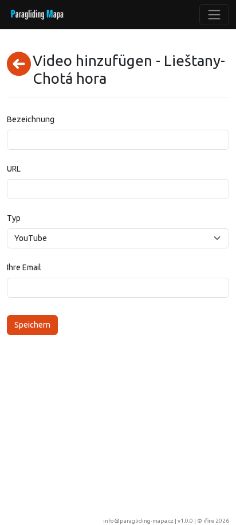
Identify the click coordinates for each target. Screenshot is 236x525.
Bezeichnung (30, 119)
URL (14, 168)
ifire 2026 (216, 521)
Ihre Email (24, 267)
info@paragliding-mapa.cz (138, 521)
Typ (14, 218)
